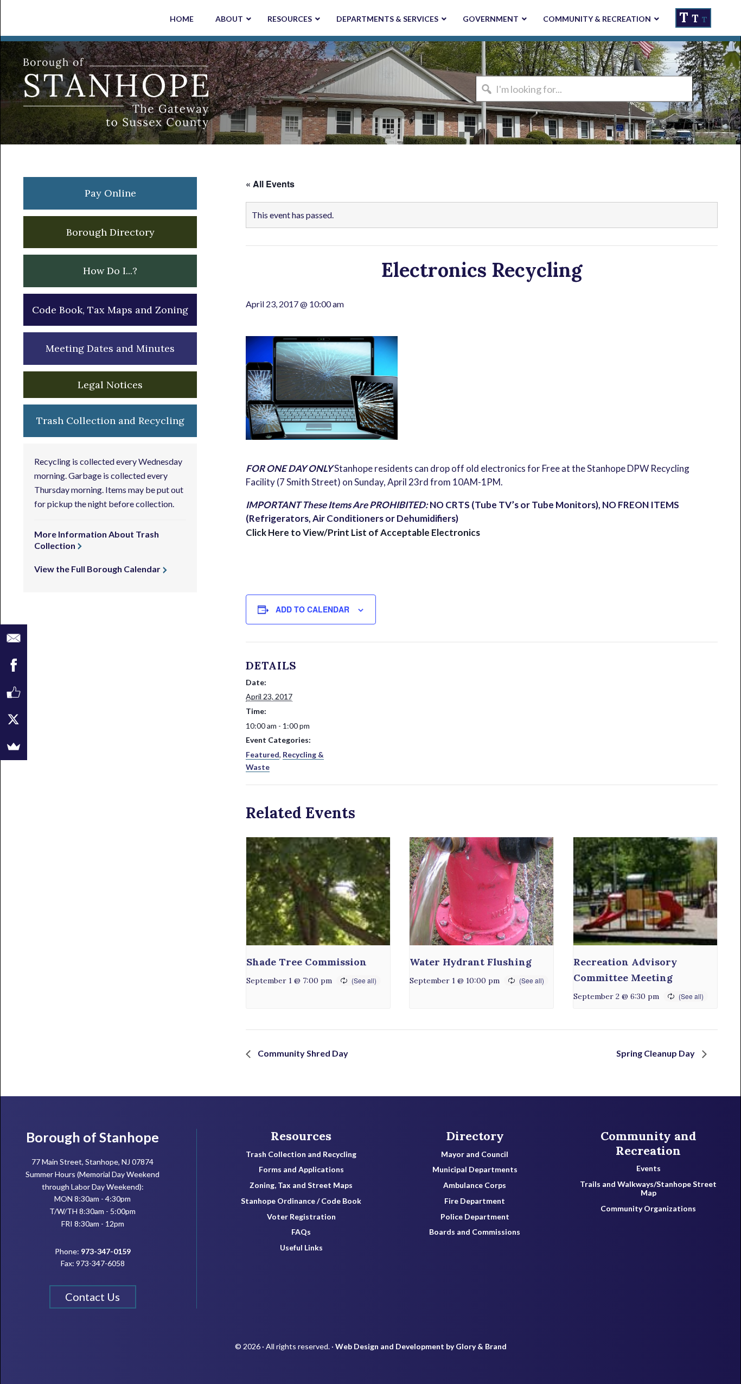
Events (648, 1168)
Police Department (474, 1216)
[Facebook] (13, 665)
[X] (13, 719)
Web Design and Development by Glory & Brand (421, 1346)
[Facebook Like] (13, 692)
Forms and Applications (301, 1169)
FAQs (301, 1232)
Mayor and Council (474, 1154)
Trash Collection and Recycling (301, 1154)
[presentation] (318, 891)
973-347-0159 (106, 1251)
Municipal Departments (475, 1169)
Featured (262, 754)
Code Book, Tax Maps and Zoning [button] (110, 310)
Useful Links (301, 1247)
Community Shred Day (302, 1053)
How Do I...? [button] (110, 270)
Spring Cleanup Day (656, 1053)
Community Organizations (648, 1208)
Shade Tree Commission (306, 962)
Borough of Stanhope (82, 93)
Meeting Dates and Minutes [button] (110, 348)
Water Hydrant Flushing (471, 962)
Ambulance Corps (474, 1185)
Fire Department (474, 1201)
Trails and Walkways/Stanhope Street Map (648, 1189)
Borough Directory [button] (110, 232)
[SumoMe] (13, 746)
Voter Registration (301, 1216)
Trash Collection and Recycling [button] (110, 420)
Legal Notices (110, 384)
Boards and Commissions (474, 1232)
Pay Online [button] (110, 193)
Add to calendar (312, 609)
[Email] (13, 638)
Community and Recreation (649, 1143)
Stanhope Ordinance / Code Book (301, 1201)
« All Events (270, 184)
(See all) (364, 980)
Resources (301, 1136)
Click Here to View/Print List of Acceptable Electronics (363, 532)
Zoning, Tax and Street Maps (301, 1185)
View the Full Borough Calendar (97, 569)
